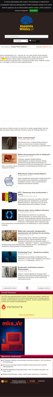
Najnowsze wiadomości (11, 357)
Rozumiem (33, 10)
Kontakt (32, 381)
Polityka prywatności (19, 381)
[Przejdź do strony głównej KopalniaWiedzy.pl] (26, 23)
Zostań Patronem (8, 293)
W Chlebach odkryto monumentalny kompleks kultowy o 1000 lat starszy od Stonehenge (27, 361)
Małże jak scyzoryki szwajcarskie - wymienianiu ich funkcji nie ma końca (34, 232)
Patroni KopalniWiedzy (26, 315)
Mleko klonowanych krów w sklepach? (34, 154)
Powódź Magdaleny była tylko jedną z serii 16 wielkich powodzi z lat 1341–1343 (25, 370)
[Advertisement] (26, 93)
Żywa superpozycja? (26, 138)
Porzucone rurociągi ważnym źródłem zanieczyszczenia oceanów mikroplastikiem (25, 366)
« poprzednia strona (9, 288)
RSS (5, 381)
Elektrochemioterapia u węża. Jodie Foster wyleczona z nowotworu (25, 374)
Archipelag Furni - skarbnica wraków (33, 252)
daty (50, 47)
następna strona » (44, 288)
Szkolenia (41, 381)
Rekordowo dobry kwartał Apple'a (32, 174)
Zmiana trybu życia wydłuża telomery (33, 210)
